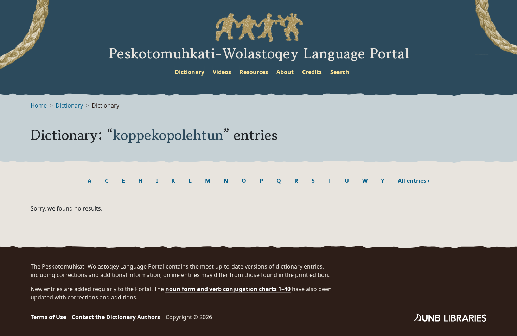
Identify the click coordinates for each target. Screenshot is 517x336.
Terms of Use (48, 317)
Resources (254, 72)
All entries (414, 181)
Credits (312, 72)
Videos (222, 72)
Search (339, 72)
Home (39, 105)
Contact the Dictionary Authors (116, 317)
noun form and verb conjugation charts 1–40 (228, 289)
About (285, 72)
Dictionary (189, 72)
